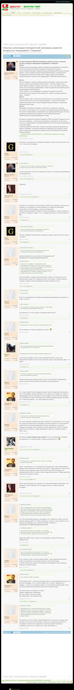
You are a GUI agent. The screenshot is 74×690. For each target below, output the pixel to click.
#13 (69, 433)
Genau (20, 151)
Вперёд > (18, 55)
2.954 (16, 201)
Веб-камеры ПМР (47, 12)
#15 (69, 476)
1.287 (16, 222)
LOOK (24, 286)
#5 (69, 217)
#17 (69, 542)
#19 (69, 598)
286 (16, 264)
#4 (69, 194)
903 (16, 78)
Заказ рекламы (57, 12)
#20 (69, 628)
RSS (71, 682)
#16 (69, 493)
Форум (13, 12)
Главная (7, 12)
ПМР (3, 680)
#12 (69, 402)
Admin (21, 404)
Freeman (22, 196)
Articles (19, 12)
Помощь (59, 682)
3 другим (32, 449)
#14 (69, 446)
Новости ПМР (14, 52)
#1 (69, 138)
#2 (69, 151)
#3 (69, 176)
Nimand (30, 196)
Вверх (68, 682)
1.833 (16, 360)
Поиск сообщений (7, 15)
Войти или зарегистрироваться (63, 1)
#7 (69, 283)
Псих (24, 496)
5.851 (16, 409)
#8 (69, 315)
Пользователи (26, 12)
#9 (69, 332)
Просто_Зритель (33, 52)
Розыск (21, 364)
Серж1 (21, 242)
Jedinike (27, 496)
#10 (69, 364)
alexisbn (26, 196)
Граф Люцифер (22, 446)
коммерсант (22, 402)
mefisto (24, 154)
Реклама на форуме (32, 682)
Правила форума (37, 12)
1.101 (16, 159)
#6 (69, 239)
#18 (69, 567)
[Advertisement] (37, 30)
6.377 (16, 454)
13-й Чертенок (22, 194)
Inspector (25, 178)
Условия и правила (42, 682)
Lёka (21, 154)
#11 (69, 383)
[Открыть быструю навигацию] (69, 44)
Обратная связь (52, 682)
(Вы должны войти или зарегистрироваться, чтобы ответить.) (56, 632)
